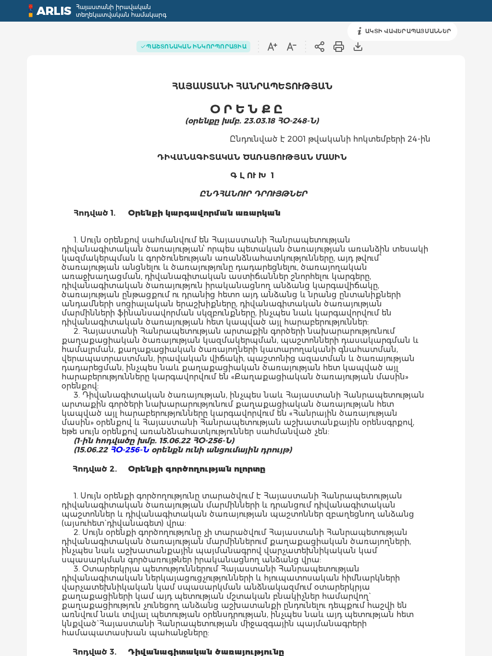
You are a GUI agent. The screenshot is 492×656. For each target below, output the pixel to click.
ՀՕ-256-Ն (129, 449)
